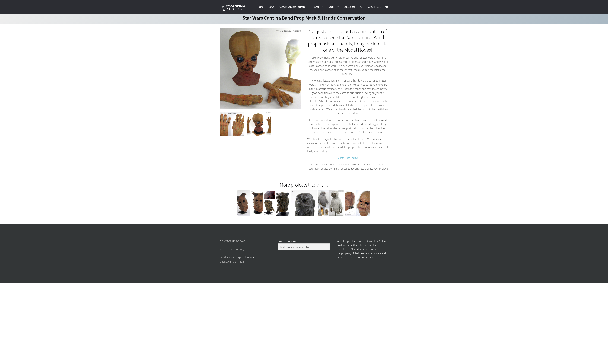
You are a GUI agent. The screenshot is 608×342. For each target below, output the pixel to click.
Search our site (287, 241)
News (271, 6)
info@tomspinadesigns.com (242, 257)
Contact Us (349, 6)
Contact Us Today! (348, 158)
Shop (317, 6)
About (332, 6)
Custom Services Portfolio (292, 6)
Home (260, 6)
